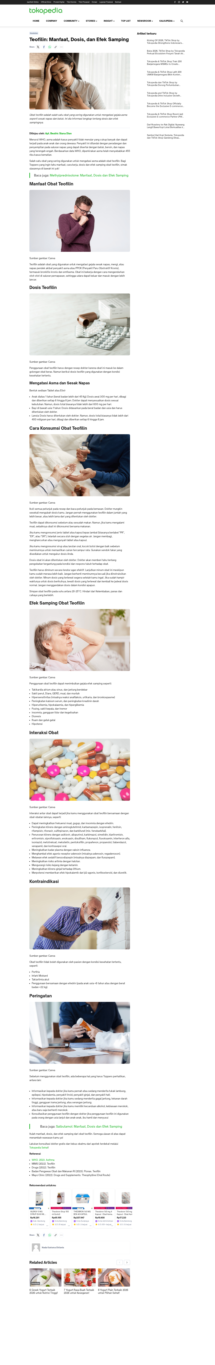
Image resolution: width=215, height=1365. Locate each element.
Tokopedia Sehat (38, 1147)
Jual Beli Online (33, 2)
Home (36, 21)
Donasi (94, 2)
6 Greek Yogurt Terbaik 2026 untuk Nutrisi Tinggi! (43, 1291)
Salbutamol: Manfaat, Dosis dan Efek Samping (89, 1126)
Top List (126, 21)
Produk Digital (59, 2)
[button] (38, 47)
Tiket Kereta (71, 2)
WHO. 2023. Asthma (43, 1159)
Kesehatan (34, 33)
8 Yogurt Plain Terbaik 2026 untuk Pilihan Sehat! (113, 1291)
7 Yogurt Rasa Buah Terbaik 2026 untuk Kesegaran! (79, 1291)
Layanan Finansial (106, 2)
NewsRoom (144, 21)
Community (70, 21)
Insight (108, 21)
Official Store (46, 2)
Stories (90, 21)
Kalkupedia (166, 21)
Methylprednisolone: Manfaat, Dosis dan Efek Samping (89, 175)
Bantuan (118, 2)
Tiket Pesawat (84, 2)
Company (51, 21)
